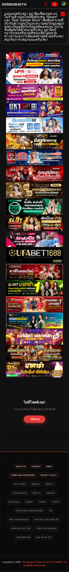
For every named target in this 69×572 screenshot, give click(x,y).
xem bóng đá (23, 537)
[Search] (54, 4)
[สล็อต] (34, 353)
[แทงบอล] (34, 304)
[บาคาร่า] (34, 288)
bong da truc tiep (21, 528)
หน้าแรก (35, 419)
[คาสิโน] (34, 272)
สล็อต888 (51, 493)
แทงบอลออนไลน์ (20, 493)
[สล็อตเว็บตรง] (34, 337)
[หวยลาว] (34, 320)
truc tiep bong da (18, 519)
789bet (29, 502)
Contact (36, 466)
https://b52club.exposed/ (29, 511)
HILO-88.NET (20, 484)
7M (50, 511)
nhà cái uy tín (43, 537)
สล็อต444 (36, 484)
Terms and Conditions (22, 475)
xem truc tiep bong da (46, 519)
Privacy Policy (49, 475)
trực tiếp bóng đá (47, 528)
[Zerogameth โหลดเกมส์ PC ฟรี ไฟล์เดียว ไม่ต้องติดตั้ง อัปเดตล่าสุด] (20, 4)
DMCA (49, 466)
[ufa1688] (34, 255)
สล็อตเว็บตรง (14, 502)
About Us (20, 466)
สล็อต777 (50, 484)
